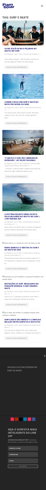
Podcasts (26, 54)
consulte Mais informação (16, 67)
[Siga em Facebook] (33, 419)
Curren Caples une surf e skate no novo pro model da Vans (21, 103)
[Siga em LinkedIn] (25, 419)
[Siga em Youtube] (16, 419)
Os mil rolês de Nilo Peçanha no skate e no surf (20, 49)
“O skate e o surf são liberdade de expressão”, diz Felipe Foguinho (21, 159)
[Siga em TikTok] (29, 419)
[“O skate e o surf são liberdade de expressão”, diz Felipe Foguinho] (23, 142)
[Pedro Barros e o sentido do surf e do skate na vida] (23, 243)
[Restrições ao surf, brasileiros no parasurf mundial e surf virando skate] (23, 278)
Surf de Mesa (33, 54)
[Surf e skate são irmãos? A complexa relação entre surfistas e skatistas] (23, 314)
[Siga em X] (21, 419)
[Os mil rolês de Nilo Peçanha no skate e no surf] (23, 32)
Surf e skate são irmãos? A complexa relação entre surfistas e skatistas (22, 320)
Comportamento (30, 107)
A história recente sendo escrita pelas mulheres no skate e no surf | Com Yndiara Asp (22, 216)
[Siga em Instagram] (12, 419)
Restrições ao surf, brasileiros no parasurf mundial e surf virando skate (21, 286)
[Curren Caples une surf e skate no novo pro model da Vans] (23, 86)
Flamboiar (10, 54)
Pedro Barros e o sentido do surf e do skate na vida (21, 248)
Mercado (38, 107)
